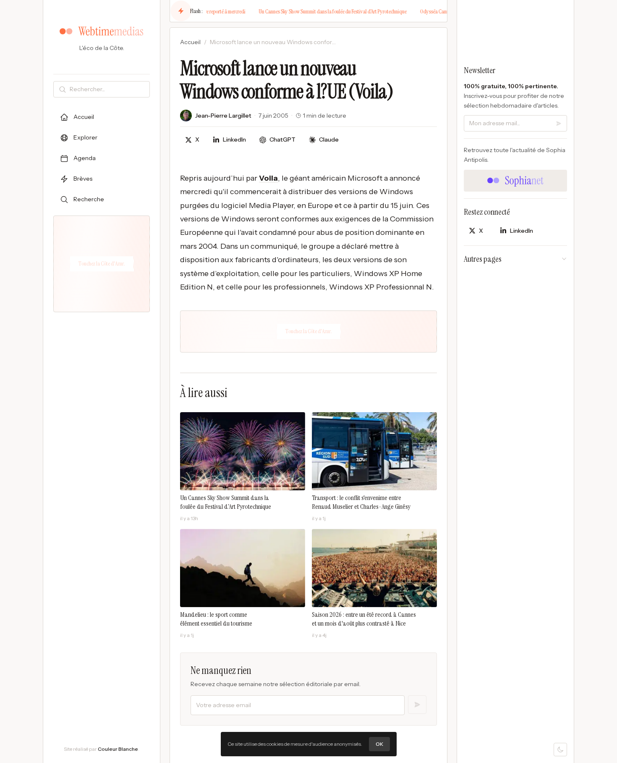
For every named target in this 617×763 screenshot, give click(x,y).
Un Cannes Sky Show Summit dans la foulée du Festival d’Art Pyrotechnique (320, 11)
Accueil (190, 42)
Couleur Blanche (118, 749)
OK (379, 744)
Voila (268, 178)
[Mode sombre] (560, 749)
